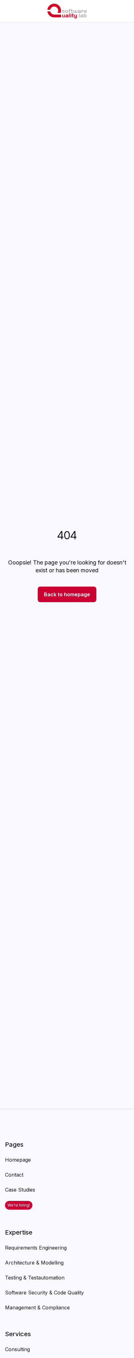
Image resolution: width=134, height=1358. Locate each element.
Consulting (17, 1349)
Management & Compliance (37, 1307)
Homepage (18, 1160)
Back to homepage (67, 594)
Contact (14, 1175)
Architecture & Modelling (34, 1263)
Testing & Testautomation (35, 1277)
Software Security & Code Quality (44, 1292)
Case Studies (20, 1190)
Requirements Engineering (36, 1248)
